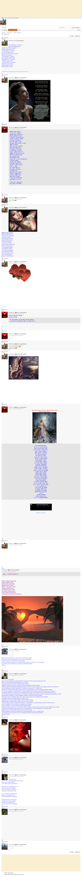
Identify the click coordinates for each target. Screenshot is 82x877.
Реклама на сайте (16, 874)
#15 (2, 715)
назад (72, 36)
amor (27, 71)
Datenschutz (10, 874)
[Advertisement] (36, 8)
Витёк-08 (5, 124)
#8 (9, 339)
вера (25, 71)
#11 (2, 539)
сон (2, 71)
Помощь (5, 874)
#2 (2, 123)
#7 (2, 329)
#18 (2, 805)
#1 (2, 73)
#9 (9, 349)
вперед (77, 36)
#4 (9, 202)
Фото (19, 30)
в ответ (10, 79)
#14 (2, 669)
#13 (2, 644)
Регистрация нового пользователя (11, 17)
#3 (2, 193)
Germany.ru (4, 32)
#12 (2, 567)
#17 (2, 770)
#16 (2, 753)
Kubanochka (4, 30)
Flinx (3, 568)
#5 (2, 257)
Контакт (22, 874)
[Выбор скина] (77, 874)
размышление (21, 71)
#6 (2, 308)
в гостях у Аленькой (13, 30)
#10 (2, 403)
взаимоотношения (13, 71)
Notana (42, 505)
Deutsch (78, 30)
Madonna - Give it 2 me (41, 512)
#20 (9, 850)
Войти (3, 17)
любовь (4, 71)
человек (7, 71)
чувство (17, 71)
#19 (2, 840)
